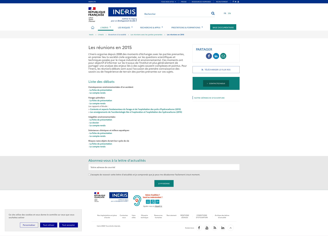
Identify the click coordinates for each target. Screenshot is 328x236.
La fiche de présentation (101, 90)
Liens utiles (134, 216)
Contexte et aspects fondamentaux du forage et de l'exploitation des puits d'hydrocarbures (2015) (135, 109)
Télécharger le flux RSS (221, 70)
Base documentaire (223, 27)
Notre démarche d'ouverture (209, 97)
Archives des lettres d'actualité (222, 216)
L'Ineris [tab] (104, 27)
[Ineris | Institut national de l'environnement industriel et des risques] (122, 14)
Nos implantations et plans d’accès (107, 216)
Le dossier (94, 122)
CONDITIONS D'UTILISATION (202, 216)
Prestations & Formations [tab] (185, 27)
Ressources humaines (158, 216)
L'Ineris (101, 34)
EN (229, 13)
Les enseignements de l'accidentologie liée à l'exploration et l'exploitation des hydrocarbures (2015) (136, 112)
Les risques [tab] (124, 27)
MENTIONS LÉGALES (184, 216)
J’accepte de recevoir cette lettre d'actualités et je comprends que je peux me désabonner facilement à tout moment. (145, 174)
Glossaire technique (144, 216)
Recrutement (171, 215)
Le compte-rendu (98, 92)
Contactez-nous (217, 83)
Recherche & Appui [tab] (150, 27)
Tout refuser (48, 225)
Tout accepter (68, 225)
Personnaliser (29, 225)
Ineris (91, 34)
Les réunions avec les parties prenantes (146, 34)
